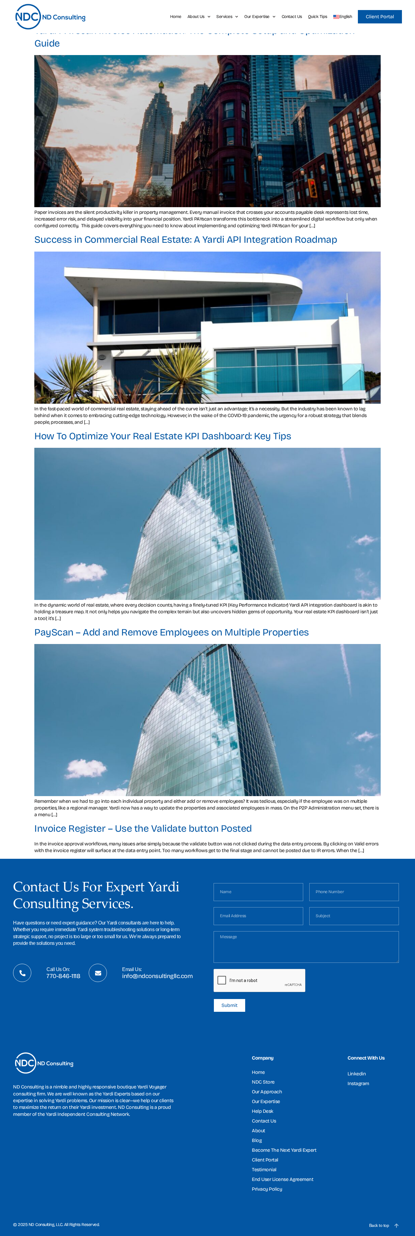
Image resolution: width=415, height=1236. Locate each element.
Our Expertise (256, 16)
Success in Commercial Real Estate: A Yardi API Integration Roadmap (185, 239)
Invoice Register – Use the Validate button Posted (143, 828)
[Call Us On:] (22, 973)
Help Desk (262, 1111)
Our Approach (267, 1092)
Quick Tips (317, 16)
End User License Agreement (282, 1179)
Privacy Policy (267, 1189)
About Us (195, 16)
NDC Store (263, 1082)
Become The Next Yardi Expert (284, 1150)
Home (175, 16)
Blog (257, 1140)
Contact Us (292, 16)
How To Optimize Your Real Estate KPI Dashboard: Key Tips (162, 436)
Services (224, 16)
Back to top (379, 1225)
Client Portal (265, 1160)
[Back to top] (396, 1225)
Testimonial (264, 1169)
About (258, 1130)
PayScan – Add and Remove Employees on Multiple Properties (171, 632)
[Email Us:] (98, 973)
